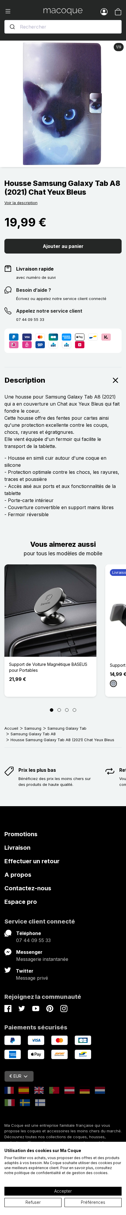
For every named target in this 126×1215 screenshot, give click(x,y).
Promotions (21, 834)
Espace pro (20, 901)
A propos (17, 874)
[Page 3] (67, 710)
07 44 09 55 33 (33, 940)
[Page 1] (51, 710)
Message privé (32, 978)
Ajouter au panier (63, 246)
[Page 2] (59, 710)
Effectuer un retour (31, 861)
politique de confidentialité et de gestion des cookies (61, 1173)
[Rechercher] (12, 26)
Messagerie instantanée (42, 959)
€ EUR (15, 1076)
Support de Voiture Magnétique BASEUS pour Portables (48, 667)
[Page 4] (74, 710)
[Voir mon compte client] (104, 11)
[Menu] (23, 11)
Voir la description (21, 202)
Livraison (17, 847)
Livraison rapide (35, 269)
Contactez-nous (27, 888)
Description (25, 380)
